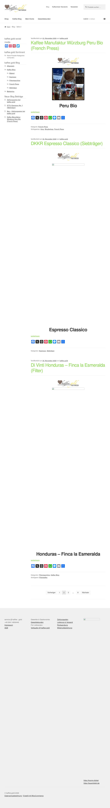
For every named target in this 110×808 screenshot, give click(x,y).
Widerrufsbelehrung (64, 628)
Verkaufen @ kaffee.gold (40, 628)
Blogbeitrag (49, 129)
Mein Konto (29, 19)
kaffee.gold (64, 38)
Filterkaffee (43, 577)
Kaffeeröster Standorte (60, 7)
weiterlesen (35, 112)
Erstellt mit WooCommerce (33, 795)
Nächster (85, 592)
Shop (7, 19)
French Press (43, 127)
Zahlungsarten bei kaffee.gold (13, 101)
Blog (47, 7)
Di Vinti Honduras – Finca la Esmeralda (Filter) (68, 367)
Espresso (42, 351)
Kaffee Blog (16, 19)
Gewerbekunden (44, 19)
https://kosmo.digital (91, 780)
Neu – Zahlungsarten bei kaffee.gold (16, 112)
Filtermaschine (44, 575)
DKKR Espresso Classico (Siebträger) (67, 143)
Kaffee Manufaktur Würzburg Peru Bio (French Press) (67, 45)
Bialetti (12, 73)
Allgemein (10, 66)
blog (42, 129)
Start (8, 27)
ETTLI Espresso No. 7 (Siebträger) (15, 106)
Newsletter (74, 7)
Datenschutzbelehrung (13, 795)
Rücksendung (62, 625)
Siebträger (50, 351)
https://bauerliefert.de (91, 783)
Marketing (10, 91)
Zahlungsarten (62, 619)
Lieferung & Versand (65, 622)
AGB (6, 628)
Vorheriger (51, 592)
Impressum (9, 625)
